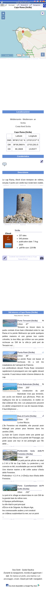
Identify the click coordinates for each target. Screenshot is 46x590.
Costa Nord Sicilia (23, 126)
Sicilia (23, 123)
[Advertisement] (23, 83)
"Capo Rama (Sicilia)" (23, 258)
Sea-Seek (23, 1)
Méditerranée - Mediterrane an (23, 119)
